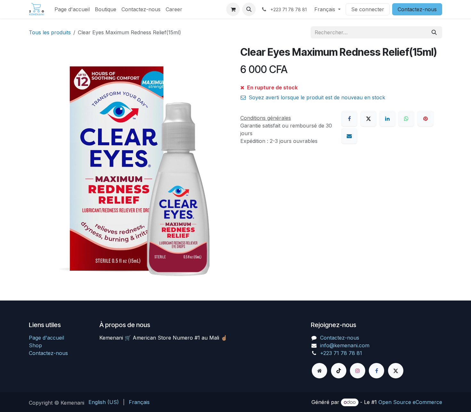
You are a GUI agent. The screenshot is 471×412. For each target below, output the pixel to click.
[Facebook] (349, 118)
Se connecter (367, 9)
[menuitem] (72, 9)
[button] (249, 9)
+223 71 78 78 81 (341, 353)
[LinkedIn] (387, 118)
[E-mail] (349, 136)
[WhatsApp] (406, 118)
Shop (35, 345)
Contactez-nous (417, 9)
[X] (368, 118)
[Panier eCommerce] (233, 9)
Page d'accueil (46, 337)
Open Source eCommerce (410, 402)
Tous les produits (50, 32)
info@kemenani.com (344, 345)
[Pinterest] (425, 118)
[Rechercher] (434, 32)
